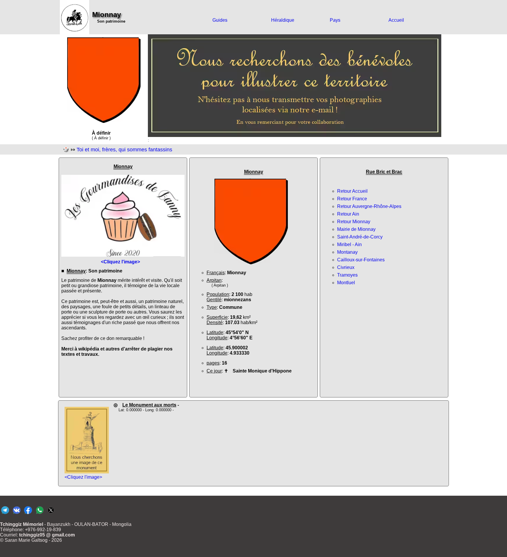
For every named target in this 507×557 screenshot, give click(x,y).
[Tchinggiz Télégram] (5, 513)
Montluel (346, 282)
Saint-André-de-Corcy (360, 236)
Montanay (347, 252)
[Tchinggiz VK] (16, 513)
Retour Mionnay (353, 221)
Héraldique (282, 20)
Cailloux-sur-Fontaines (361, 259)
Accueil (396, 20)
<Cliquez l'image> (83, 477)
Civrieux (345, 267)
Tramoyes (347, 274)
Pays (335, 20)
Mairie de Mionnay (356, 229)
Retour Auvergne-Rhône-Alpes (369, 206)
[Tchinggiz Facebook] (28, 513)
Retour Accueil (352, 191)
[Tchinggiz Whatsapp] (39, 513)
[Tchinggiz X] (51, 513)
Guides (219, 20)
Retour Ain (348, 213)
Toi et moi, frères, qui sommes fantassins (124, 150)
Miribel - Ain (349, 244)
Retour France (352, 198)
